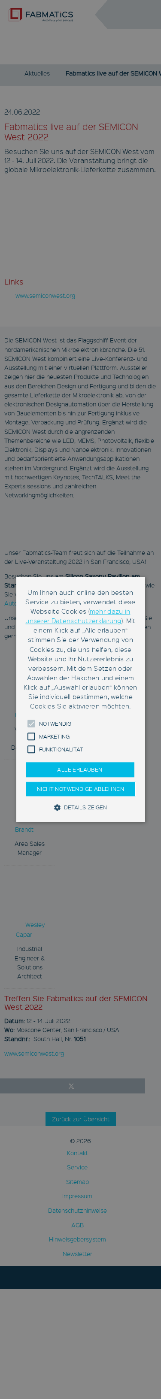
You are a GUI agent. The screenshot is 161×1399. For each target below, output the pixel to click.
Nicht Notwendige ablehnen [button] (80, 789)
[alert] (80, 699)
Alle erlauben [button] (79, 769)
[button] (31, 724)
